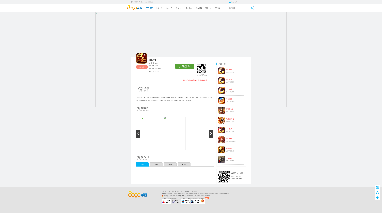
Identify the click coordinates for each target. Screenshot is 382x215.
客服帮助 (194, 191)
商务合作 (171, 191)
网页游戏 (150, 2)
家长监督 (187, 191)
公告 (184, 164)
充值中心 (179, 8)
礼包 (170, 164)
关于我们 (164, 191)
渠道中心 (143, 2)
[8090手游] (136, 8)
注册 (236, 2)
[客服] (377, 192)
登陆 (232, 2)
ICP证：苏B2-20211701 (203, 196)
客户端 (217, 8)
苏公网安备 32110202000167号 (172, 196)
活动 (142, 164)
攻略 (156, 164)
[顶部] (377, 197)
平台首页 (149, 8)
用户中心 (189, 8)
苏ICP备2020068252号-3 (189, 196)
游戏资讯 (198, 8)
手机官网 (136, 2)
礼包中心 (169, 8)
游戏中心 (159, 8)
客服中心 (208, 8)
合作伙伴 (179, 191)
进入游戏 (141, 67)
